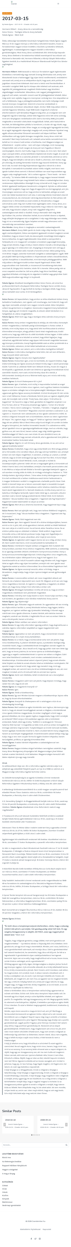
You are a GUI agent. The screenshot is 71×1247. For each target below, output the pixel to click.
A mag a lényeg (8, 1174)
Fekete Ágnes (8, 24)
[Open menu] (58, 3)
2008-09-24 (45, 1120)
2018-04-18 (10, 1120)
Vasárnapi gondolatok (11, 1205)
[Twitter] (35, 1239)
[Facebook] (31, 1239)
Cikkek (5, 1186)
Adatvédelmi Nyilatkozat (30, 1229)
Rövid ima (6, 1157)
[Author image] (6, 1124)
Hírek (4, 1189)
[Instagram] (40, 1239)
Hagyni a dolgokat (10, 1170)
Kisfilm (5, 1195)
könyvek (5, 1199)
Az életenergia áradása (11, 1161)
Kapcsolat (47, 1229)
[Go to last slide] (4, 1124)
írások (4, 1192)
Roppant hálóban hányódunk (14, 1166)
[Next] (66, 1124)
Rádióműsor (7, 13)
